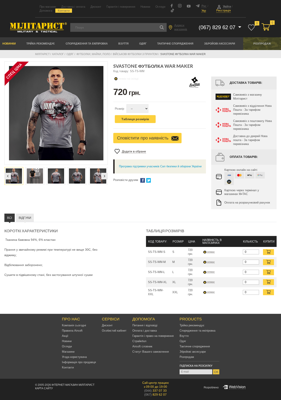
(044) (155, 390)
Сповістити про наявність (143, 138)
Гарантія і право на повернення (153, 336)
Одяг (143, 43)
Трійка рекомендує (40, 43)
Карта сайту (44, 388)
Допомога (46, 10)
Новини (145, 6)
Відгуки (25, 218)
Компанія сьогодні (74, 325)
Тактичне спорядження (175, 43)
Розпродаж (262, 43)
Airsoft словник (142, 346)
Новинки (9, 43)
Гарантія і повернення (120, 6)
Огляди (160, 6)
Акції (65, 336)
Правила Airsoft (72, 330)
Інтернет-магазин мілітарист (73, 384)
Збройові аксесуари (219, 43)
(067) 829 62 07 (218, 27)
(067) (155, 394)
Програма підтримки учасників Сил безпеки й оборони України (160, 166)
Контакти (64, 10)
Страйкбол (139, 341)
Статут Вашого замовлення (150, 351)
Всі (9, 218)
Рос (204, 6)
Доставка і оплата (73, 6)
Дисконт (95, 6)
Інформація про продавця (79, 362)
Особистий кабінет (114, 330)
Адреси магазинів (180, 27)
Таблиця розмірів (135, 119)
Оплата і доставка (144, 330)
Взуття (123, 43)
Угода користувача (74, 357)
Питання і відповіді (144, 325)
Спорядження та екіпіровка (87, 43)
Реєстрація (223, 10)
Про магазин (48, 6)
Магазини (68, 351)
